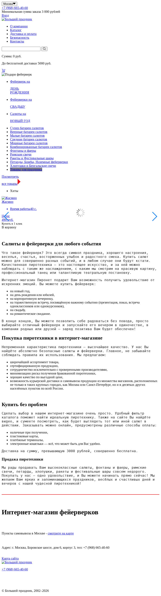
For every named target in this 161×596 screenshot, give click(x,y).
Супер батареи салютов (27, 128)
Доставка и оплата (23, 34)
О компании (19, 26)
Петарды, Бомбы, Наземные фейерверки (39, 162)
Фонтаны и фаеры (23, 150)
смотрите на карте (61, 533)
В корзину (9, 227)
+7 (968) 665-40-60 (15, 8)
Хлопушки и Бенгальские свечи (33, 165)
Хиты (14, 191)
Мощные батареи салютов (29, 143)
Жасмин (7, 201)
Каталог (16, 30)
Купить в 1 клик (12, 223)
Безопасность (19, 37)
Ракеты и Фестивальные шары (32, 158)
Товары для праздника (26, 169)
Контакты (17, 41)
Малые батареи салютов (27, 135)
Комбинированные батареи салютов (36, 147)
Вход (5, 15)
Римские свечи (20, 154)
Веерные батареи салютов (28, 132)
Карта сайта (10, 558)
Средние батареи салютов (28, 139)
